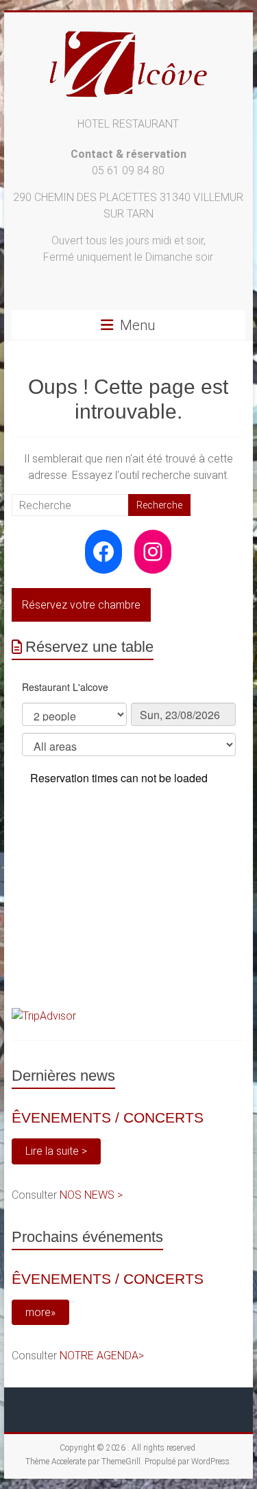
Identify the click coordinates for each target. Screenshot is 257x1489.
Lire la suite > (56, 1151)
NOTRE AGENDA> (102, 1355)
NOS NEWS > (91, 1194)
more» (40, 1312)
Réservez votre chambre (81, 604)
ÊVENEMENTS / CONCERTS (108, 1117)
